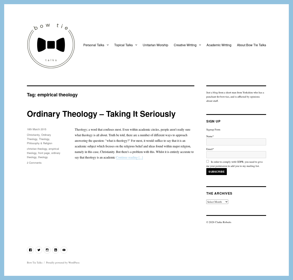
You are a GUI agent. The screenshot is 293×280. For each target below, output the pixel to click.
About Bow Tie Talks (251, 45)
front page (44, 153)
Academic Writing (218, 45)
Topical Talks (123, 45)
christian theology (37, 149)
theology (43, 157)
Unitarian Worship (155, 45)
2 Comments (34, 162)
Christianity (33, 135)
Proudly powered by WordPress (63, 262)
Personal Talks (93, 45)
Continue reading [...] (129, 157)
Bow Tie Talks (34, 262)
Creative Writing (185, 45)
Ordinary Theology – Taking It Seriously (101, 113)
